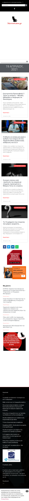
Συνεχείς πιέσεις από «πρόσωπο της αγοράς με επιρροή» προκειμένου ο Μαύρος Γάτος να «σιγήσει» (13, 183)
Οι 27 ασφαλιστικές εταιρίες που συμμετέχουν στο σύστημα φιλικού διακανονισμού (12, 436)
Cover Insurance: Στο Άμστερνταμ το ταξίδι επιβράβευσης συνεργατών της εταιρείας (14, 300)
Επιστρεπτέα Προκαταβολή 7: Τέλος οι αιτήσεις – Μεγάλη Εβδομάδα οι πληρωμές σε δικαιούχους (14, 96)
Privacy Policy (5, 499)
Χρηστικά (5, 392)
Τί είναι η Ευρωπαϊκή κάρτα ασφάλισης (13, 422)
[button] (27, 61)
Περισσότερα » (6, 112)
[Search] (26, 5)
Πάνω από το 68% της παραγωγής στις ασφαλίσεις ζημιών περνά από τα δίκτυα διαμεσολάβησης (14, 318)
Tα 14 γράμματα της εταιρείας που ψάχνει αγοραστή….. (14, 223)
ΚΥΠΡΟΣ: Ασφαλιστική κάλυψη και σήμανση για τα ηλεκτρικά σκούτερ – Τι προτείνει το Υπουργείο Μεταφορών (14, 291)
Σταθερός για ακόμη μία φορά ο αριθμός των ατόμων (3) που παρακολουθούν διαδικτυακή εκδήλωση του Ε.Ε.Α (14, 139)
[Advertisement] (14, 42)
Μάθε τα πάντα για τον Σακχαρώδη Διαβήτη (14, 402)
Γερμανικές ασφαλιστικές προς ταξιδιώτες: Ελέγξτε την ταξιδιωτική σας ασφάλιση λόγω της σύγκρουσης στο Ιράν (14, 309)
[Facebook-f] (14, 9)
